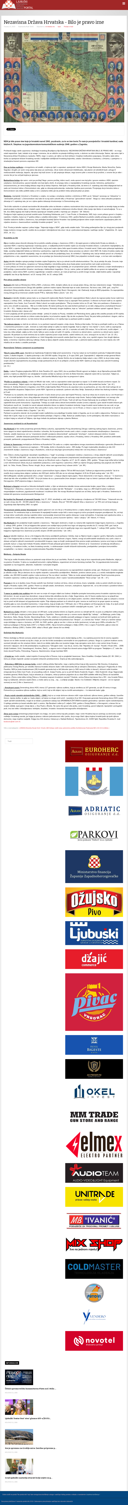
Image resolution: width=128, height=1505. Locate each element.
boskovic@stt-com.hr (12, 722)
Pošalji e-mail (68, 27)
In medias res (50, 27)
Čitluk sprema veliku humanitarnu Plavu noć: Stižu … (30, 1389)
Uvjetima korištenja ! (93, 1494)
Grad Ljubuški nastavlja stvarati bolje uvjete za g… (28, 1478)
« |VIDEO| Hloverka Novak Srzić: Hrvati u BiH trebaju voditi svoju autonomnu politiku (47, 728)
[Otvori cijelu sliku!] (64, 77)
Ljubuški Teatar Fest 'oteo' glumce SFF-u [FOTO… (28, 1418)
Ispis (59, 27)
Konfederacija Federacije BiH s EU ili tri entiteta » (92, 728)
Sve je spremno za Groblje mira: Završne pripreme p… (30, 1448)
